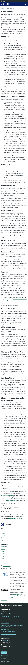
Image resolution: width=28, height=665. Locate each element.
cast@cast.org (7, 640)
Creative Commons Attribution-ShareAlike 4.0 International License (18, 595)
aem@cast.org (7, 566)
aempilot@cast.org (6, 495)
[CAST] (3, 1)
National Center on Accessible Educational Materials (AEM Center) (12, 626)
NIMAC (3, 551)
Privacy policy (4, 600)
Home (2, 8)
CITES (2, 558)
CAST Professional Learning (8, 631)
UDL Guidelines (5, 623)
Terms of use (4, 658)
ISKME (2, 553)
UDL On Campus (5, 629)
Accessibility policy (5, 655)
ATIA (2, 556)
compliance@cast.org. (14, 518)
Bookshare (4, 546)
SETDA (3, 549)
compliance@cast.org (12, 500)
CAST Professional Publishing (8, 634)
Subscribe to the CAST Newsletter (10, 616)
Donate (4, 653)
